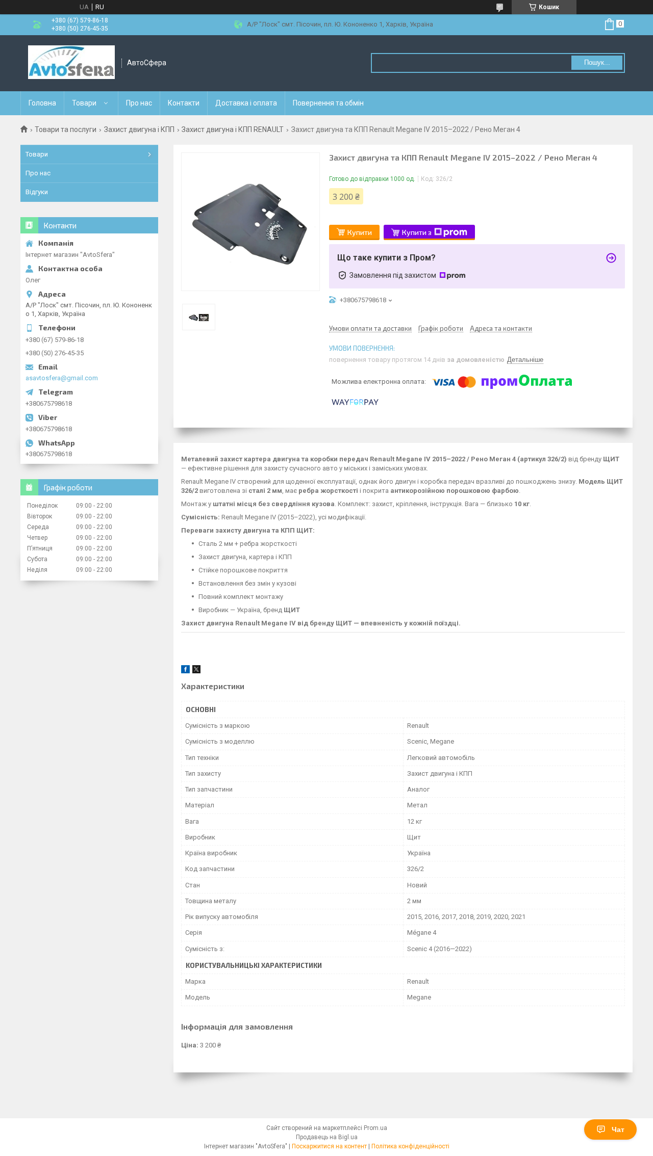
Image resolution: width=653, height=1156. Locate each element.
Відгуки (37, 192)
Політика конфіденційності (410, 1146)
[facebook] (185, 671)
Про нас (139, 103)
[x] (196, 671)
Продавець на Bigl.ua (327, 1137)
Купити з (417, 232)
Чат (618, 1129)
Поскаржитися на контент (329, 1146)
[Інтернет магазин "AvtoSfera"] (71, 63)
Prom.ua (375, 1128)
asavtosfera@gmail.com (62, 378)
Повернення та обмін (328, 103)
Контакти (183, 103)
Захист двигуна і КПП (139, 129)
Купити (359, 232)
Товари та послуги (65, 129)
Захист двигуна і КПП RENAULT (233, 129)
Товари (84, 103)
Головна (42, 103)
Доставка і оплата (246, 103)
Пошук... (597, 62)
